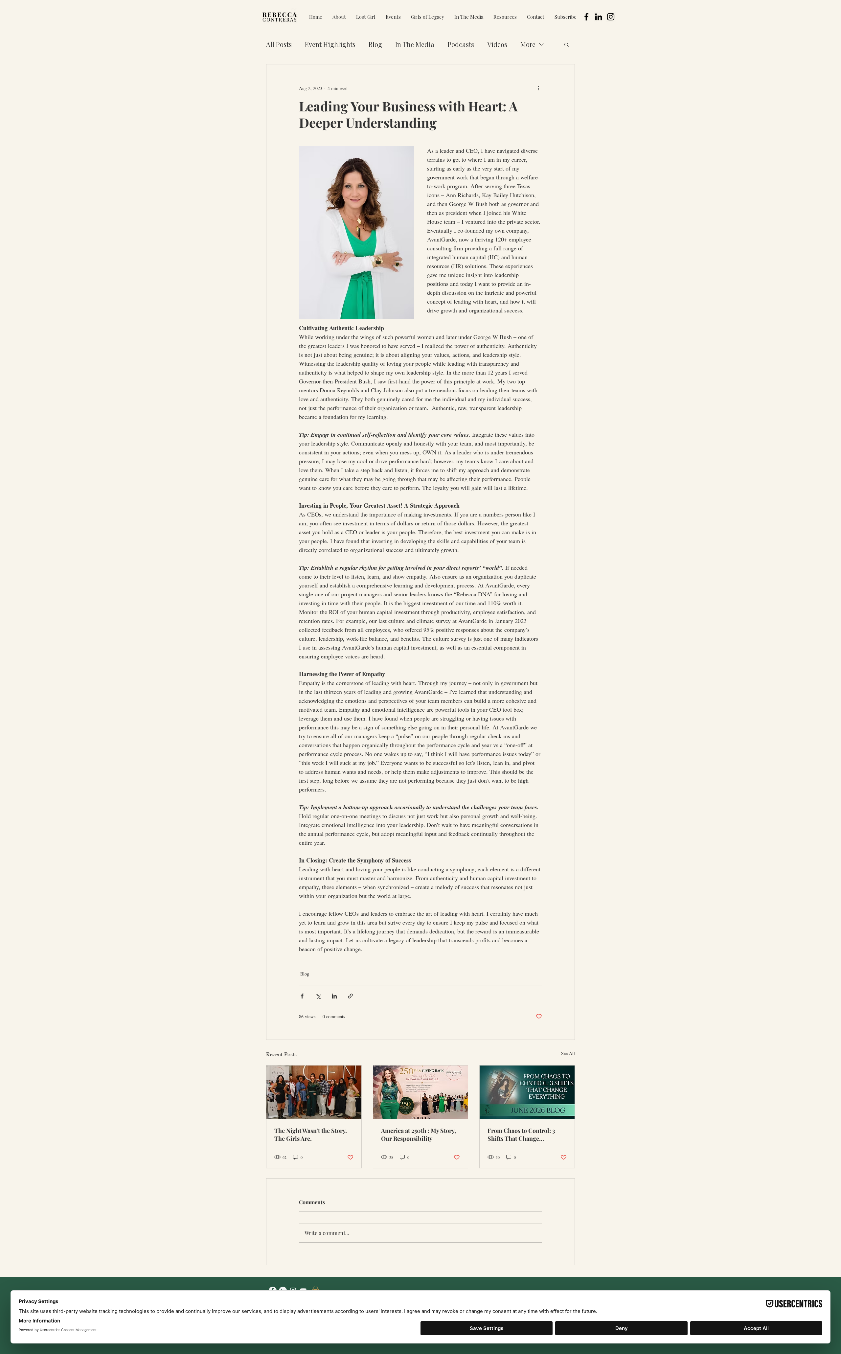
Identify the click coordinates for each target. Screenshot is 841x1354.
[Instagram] (611, 17)
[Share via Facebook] (302, 996)
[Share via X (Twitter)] (318, 996)
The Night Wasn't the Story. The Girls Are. (310, 1134)
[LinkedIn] (598, 17)
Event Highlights (330, 44)
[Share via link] (350, 996)
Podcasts (460, 44)
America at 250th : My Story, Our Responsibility (418, 1134)
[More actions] (538, 88)
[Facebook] (586, 17)
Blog (375, 44)
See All (568, 1053)
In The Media (414, 44)
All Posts (279, 44)
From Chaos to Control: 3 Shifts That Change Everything (521, 1134)
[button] (393, 17)
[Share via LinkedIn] (334, 996)
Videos (497, 44)
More (527, 44)
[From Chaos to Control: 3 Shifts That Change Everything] (527, 1092)
